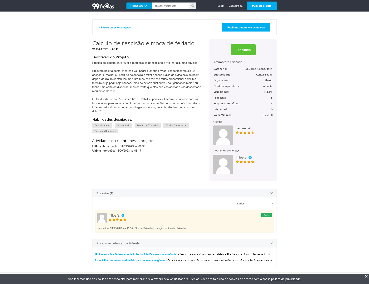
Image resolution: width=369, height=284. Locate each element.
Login (221, 5)
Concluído (243, 49)
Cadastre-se (236, 5)
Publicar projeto (261, 5)
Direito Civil (123, 125)
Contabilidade (102, 125)
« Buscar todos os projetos (115, 27)
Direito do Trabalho (147, 125)
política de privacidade (286, 279)
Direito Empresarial (176, 125)
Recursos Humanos (105, 131)
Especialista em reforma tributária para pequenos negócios (130, 260)
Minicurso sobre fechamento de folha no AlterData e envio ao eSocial (136, 254)
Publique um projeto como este (246, 27)
